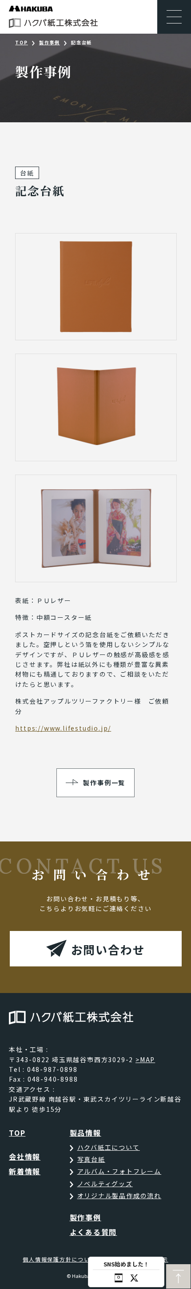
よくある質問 (93, 1232)
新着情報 (24, 1171)
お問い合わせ (108, 949)
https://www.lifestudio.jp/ (63, 728)
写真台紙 (91, 1159)
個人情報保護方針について (59, 1259)
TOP (21, 42)
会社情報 (24, 1156)
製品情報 (85, 1132)
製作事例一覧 (104, 782)
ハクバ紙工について (108, 1147)
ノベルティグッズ (105, 1183)
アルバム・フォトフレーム (119, 1171)
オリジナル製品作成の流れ (119, 1195)
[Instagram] (118, 1277)
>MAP (145, 1059)
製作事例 (49, 42)
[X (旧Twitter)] (134, 1277)
